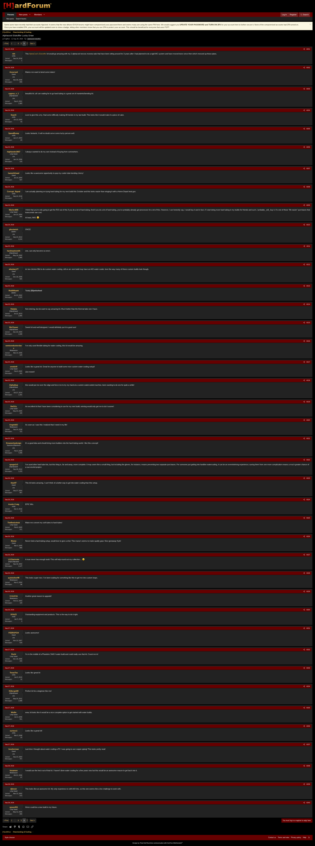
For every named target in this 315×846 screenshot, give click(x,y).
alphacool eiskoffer (34, 39)
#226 (308, 536)
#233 (308, 668)
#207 (308, 168)
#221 (308, 438)
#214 (308, 304)
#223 (308, 478)
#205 (308, 129)
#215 (308, 322)
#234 (308, 686)
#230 (308, 610)
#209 (308, 205)
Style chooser (10, 837)
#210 (308, 225)
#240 (308, 803)
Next (32, 43)
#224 (308, 499)
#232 (308, 650)
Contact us (272, 837)
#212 (308, 264)
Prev (6, 43)
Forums (10, 15)
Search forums (21, 19)
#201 (308, 49)
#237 (308, 744)
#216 (308, 341)
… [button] (15, 43)
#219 (308, 402)
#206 (308, 147)
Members (38, 15)
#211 (308, 246)
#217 (308, 362)
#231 (308, 628)
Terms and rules (283, 837)
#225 (308, 518)
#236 (308, 726)
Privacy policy (296, 837)
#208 (308, 187)
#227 (308, 555)
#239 (308, 784)
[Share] (304, 49)
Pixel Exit (143, 843)
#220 (308, 420)
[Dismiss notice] (310, 24)
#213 (308, 286)
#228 (308, 573)
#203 (308, 89)
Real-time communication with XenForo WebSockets (164, 843)
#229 (308, 591)
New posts (23, 15)
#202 (308, 67)
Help (304, 837)
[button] (30, 14)
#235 (308, 708)
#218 (308, 380)
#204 (308, 110)
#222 (308, 460)
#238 (308, 766)
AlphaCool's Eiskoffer (37, 54)
